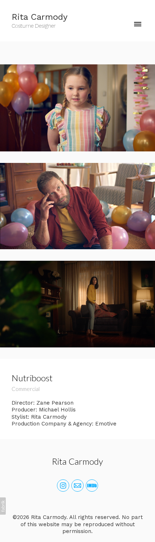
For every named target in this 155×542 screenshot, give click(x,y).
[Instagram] (63, 485)
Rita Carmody (77, 461)
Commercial (26, 389)
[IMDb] (92, 485)
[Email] (77, 485)
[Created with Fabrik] (3, 506)
